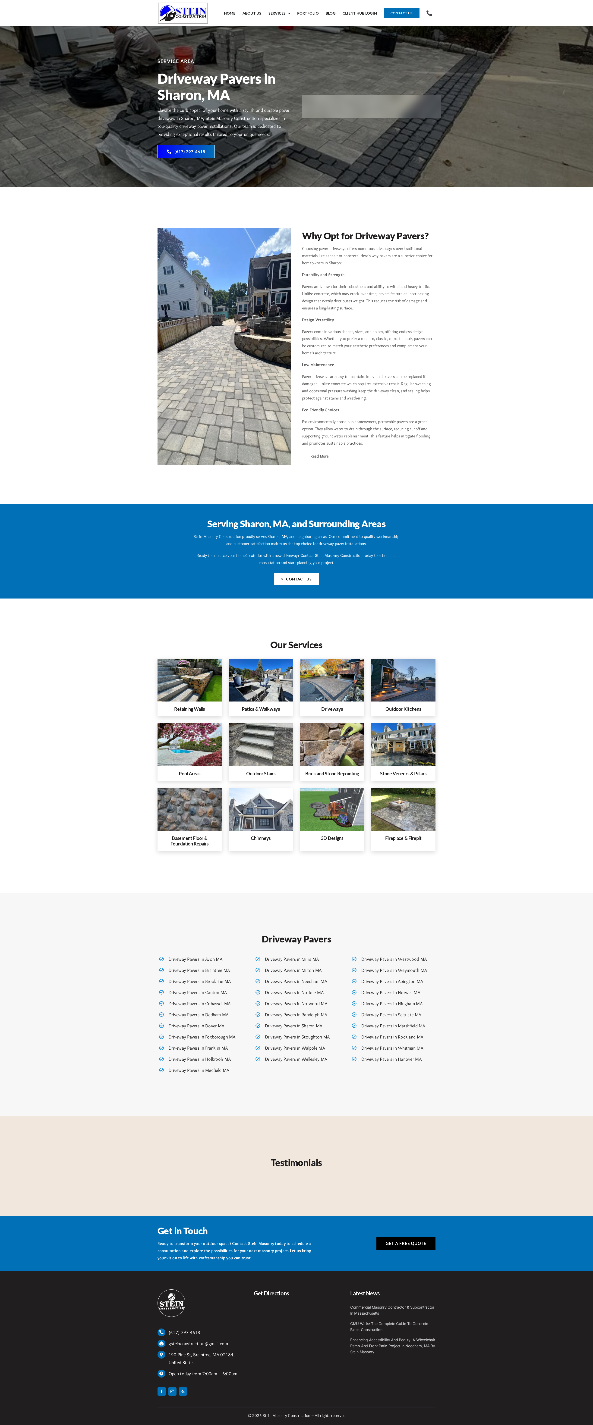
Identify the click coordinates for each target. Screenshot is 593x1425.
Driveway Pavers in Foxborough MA (202, 1037)
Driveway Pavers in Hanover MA (391, 1059)
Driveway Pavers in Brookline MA (200, 981)
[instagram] (172, 1391)
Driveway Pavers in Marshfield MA (393, 1026)
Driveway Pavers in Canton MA (198, 992)
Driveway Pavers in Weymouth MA (394, 970)
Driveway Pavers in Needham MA (296, 981)
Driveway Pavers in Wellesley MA (296, 1059)
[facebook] (162, 1391)
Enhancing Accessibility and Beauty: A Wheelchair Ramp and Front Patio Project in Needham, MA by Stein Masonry (392, 1346)
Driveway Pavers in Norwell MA (390, 992)
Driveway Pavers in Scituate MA (391, 1014)
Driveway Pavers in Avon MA (195, 959)
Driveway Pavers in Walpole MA (295, 1048)
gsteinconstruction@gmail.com (198, 1343)
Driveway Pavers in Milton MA (293, 970)
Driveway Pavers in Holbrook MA (200, 1059)
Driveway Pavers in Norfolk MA (294, 992)
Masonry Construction (222, 536)
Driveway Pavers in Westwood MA (394, 959)
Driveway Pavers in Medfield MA (199, 1070)
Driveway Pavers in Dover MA (196, 1026)
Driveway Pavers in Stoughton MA (297, 1037)
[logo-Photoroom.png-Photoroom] (171, 1291)
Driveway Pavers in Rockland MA (392, 1037)
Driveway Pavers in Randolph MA (296, 1014)
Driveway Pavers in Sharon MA (293, 1026)
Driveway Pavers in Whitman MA (392, 1048)
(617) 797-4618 (184, 1332)
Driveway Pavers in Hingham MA (392, 1003)
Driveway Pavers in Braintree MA (199, 970)
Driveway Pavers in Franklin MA (198, 1048)
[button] (368, 456)
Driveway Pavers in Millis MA (292, 959)
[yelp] (183, 1391)
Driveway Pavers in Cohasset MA (199, 1003)
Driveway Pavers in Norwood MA (296, 1003)
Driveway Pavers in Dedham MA (199, 1014)
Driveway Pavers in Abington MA (392, 981)
